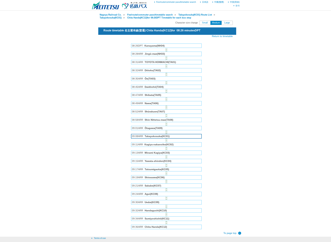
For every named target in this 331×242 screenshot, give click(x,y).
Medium (216, 23)
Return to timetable (222, 36)
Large (227, 23)
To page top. (230, 233)
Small (205, 23)
